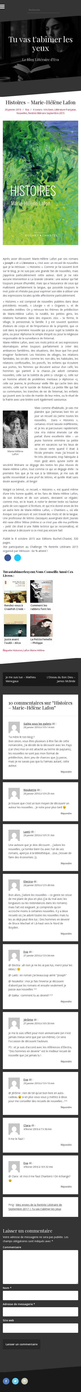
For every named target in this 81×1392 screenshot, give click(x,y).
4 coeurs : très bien (43, 109)
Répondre (66, 771)
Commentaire (12, 1247)
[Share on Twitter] (17, 560)
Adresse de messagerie (19, 1304)
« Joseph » (9, 263)
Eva (27, 109)
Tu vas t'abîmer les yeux (40, 43)
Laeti (27, 832)
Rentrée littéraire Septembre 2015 (46, 113)
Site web (8, 1320)
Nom (7, 1288)
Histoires (17, 650)
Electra (28, 881)
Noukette (30, 790)
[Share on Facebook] (7, 560)
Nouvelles (22, 113)
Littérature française (65, 109)
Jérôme (28, 1019)
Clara (27, 1125)
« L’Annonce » (27, 263)
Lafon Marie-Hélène (34, 650)
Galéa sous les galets (37, 723)
